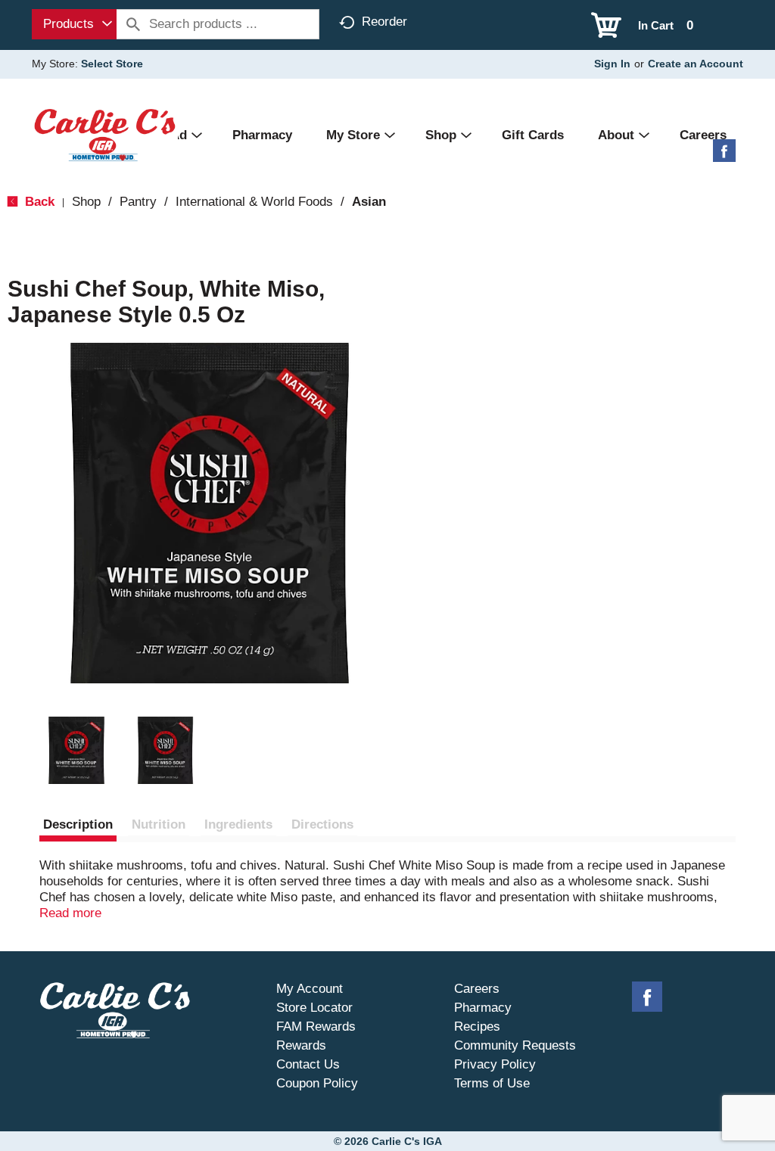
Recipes (477, 1026)
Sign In (612, 64)
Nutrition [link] (158, 824)
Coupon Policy (317, 1083)
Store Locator (314, 1007)
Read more (70, 913)
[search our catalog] (133, 24)
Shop (86, 201)
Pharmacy (483, 1007)
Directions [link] (322, 824)
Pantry (138, 201)
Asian (369, 201)
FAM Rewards (316, 1026)
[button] (76, 751)
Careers (477, 988)
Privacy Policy (495, 1064)
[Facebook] (724, 156)
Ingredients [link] (238, 824)
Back (37, 201)
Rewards (301, 1045)
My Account (309, 988)
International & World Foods (254, 201)
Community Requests (515, 1045)
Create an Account (695, 64)
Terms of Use (492, 1083)
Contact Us (308, 1064)
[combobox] (74, 24)
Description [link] (78, 824)
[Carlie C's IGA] (105, 134)
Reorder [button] (384, 21)
